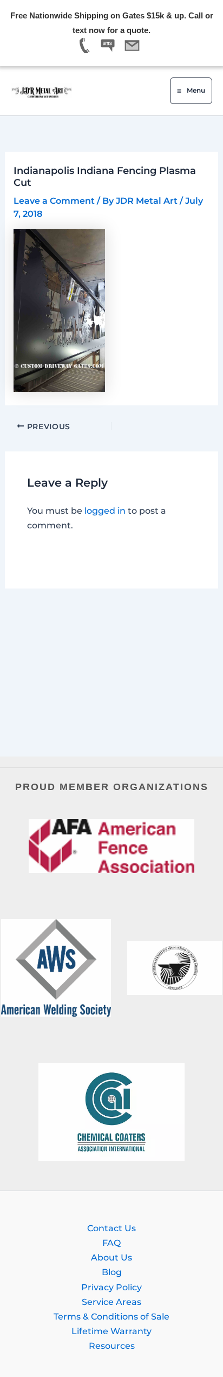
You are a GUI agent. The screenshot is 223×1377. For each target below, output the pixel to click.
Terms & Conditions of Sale (111, 1316)
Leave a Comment (54, 200)
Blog (112, 1271)
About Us (111, 1257)
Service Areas (111, 1301)
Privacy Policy (111, 1287)
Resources (112, 1345)
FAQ (111, 1242)
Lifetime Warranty (111, 1331)
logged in (105, 510)
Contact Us (111, 1228)
